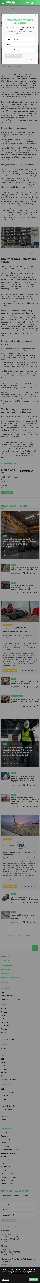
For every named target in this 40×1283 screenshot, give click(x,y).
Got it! (33, 1279)
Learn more (31, 59)
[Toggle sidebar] (3, 2)
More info (5, 1279)
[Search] (37, 2)
